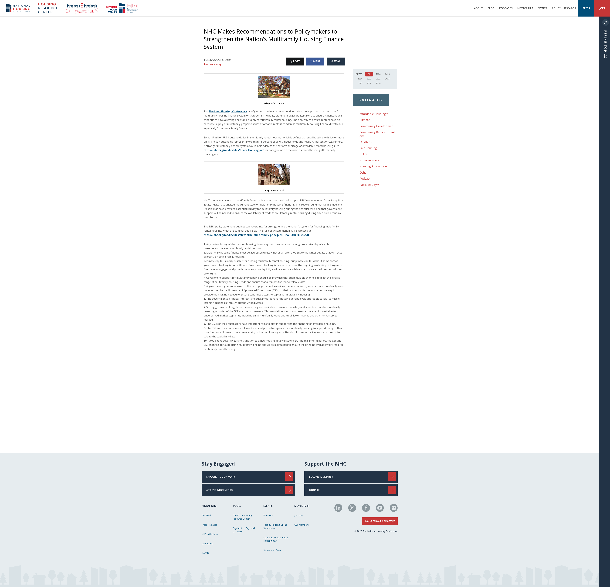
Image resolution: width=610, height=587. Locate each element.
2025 (387, 74)
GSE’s (363, 154)
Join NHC (299, 515)
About (478, 8)
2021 (387, 78)
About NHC (209, 506)
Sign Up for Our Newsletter (380, 521)
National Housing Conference (228, 111)
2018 (378, 83)
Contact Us (207, 543)
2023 (369, 78)
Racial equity (368, 185)
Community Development (377, 126)
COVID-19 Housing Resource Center (242, 517)
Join (602, 8)
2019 (369, 83)
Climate (364, 120)
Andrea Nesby (212, 64)
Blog (491, 8)
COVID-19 (365, 142)
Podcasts (506, 8)
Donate (205, 552)
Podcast (364, 178)
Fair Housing (368, 148)
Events (542, 8)
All (369, 74)
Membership (525, 8)
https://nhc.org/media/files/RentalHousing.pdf (234, 150)
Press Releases (209, 524)
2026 (378, 74)
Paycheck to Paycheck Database (244, 530)
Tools (237, 506)
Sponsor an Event (272, 550)
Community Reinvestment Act (377, 134)
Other (363, 172)
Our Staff (206, 515)
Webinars (268, 515)
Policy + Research (564, 8)
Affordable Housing (372, 114)
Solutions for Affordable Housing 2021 (275, 539)
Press (586, 8)
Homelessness (369, 160)
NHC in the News (210, 534)
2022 (378, 78)
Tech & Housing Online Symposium (275, 526)
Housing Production (373, 166)
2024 (360, 78)
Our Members (301, 524)
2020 (360, 83)
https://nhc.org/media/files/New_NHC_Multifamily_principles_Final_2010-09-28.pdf (256, 235)
